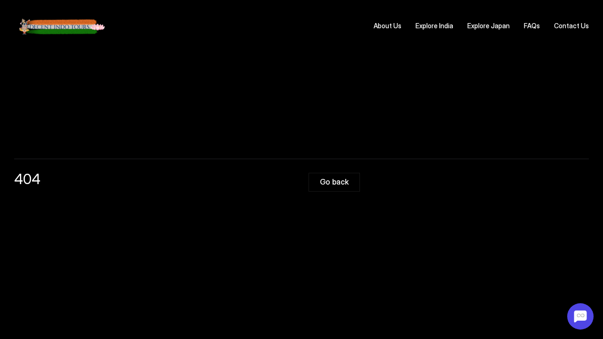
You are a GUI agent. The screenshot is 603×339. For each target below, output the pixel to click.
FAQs (532, 26)
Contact (566, 26)
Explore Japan (488, 26)
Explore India (434, 26)
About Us (387, 26)
